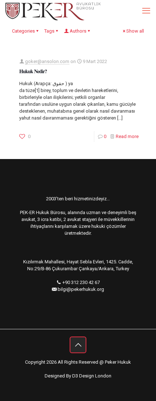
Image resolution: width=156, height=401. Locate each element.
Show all (135, 31)
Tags (49, 31)
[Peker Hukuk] (54, 11)
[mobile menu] (146, 11)
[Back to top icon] (78, 345)
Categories (23, 31)
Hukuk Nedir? (33, 71)
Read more (127, 136)
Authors (78, 31)
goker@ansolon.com (47, 61)
